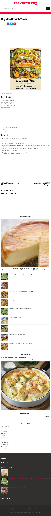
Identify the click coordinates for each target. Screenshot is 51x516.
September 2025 (4, 429)
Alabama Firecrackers (14, 326)
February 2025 (4, 435)
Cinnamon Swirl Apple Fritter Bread (17, 334)
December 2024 (4, 438)
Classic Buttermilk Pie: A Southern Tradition (25, 268)
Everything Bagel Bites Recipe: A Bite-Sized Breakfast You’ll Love (23, 300)
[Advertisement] (25, 37)
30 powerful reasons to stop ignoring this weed (20, 308)
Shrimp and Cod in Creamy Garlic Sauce (14, 357)
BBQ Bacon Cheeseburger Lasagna (42, 184)
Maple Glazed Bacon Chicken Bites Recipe (10, 184)
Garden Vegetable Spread (15, 317)
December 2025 (4, 426)
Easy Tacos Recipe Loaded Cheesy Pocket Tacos (20, 343)
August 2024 (3, 444)
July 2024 (3, 446)
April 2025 (3, 433)
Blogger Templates (25, 508)
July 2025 (3, 431)
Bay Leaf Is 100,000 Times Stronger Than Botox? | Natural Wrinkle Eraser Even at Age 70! (29, 274)
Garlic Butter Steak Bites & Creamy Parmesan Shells (21, 291)
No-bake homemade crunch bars (17, 282)
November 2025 (4, 428)
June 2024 (3, 448)
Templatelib (39, 508)
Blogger (27, 419)
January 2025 (3, 437)
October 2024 (3, 440)
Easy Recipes (24, 3)
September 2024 (4, 442)
